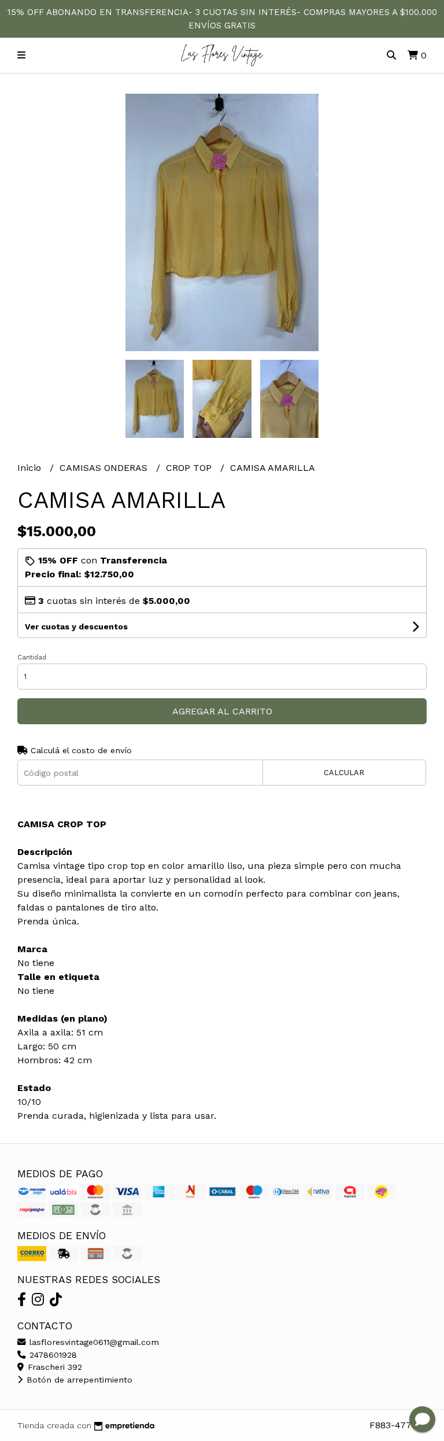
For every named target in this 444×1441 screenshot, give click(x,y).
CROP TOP (190, 467)
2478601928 (52, 1354)
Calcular (344, 772)
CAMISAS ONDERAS (105, 467)
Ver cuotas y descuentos (76, 626)
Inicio (30, 467)
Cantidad (31, 657)
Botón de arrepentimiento (78, 1379)
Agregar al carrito (222, 711)
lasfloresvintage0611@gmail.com (93, 1342)
